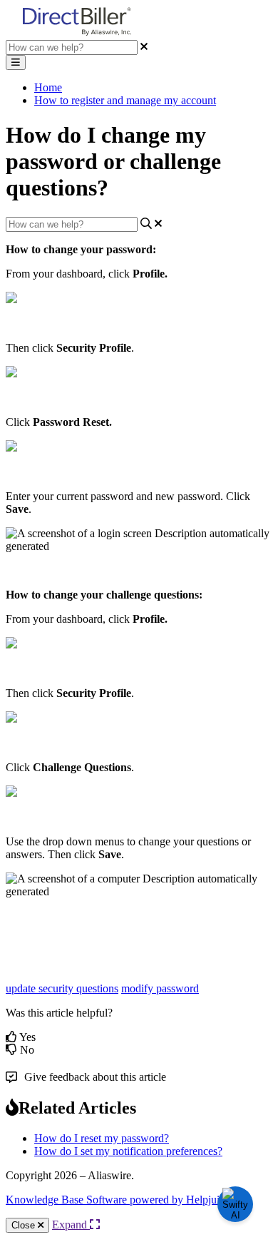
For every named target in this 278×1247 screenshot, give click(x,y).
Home (48, 87)
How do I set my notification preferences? (128, 1151)
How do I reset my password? (101, 1138)
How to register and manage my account (125, 100)
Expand (71, 1224)
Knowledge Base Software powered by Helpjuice (118, 1199)
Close (24, 1225)
